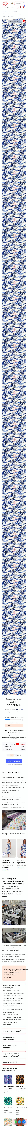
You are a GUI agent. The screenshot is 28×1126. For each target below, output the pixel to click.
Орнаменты (11, 712)
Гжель (18, 712)
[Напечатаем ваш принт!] (18, 7)
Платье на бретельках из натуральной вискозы (8, 864)
